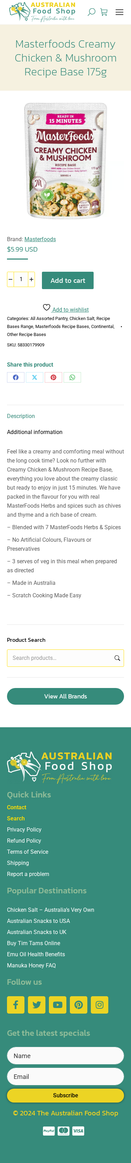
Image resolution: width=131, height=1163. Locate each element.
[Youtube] (57, 1005)
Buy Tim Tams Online (33, 943)
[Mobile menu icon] (119, 12)
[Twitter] (36, 1005)
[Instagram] (99, 1005)
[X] (34, 377)
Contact (16, 807)
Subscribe (65, 1095)
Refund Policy (24, 840)
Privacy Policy (24, 829)
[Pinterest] (53, 377)
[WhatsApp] (72, 377)
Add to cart (67, 280)
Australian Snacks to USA (38, 921)
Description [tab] (21, 416)
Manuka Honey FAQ (31, 965)
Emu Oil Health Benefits (36, 954)
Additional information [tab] (35, 432)
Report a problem (28, 874)
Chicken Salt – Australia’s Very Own (50, 910)
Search (116, 658)
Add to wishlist (70, 309)
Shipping (18, 863)
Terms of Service (27, 852)
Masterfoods (40, 239)
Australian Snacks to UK (36, 932)
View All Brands (65, 696)
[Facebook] (15, 377)
